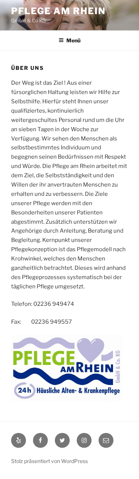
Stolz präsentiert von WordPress (49, 461)
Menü (73, 40)
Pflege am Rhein (58, 11)
